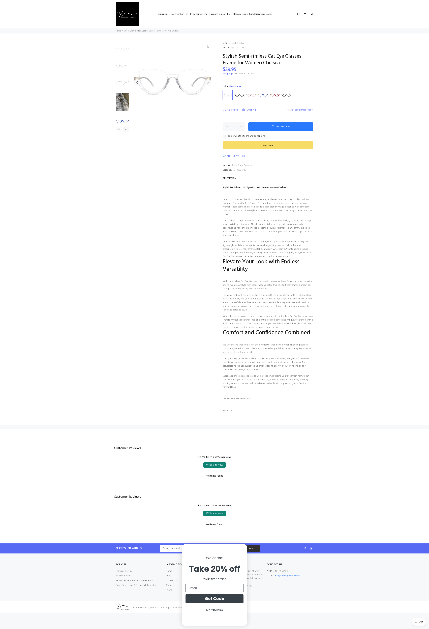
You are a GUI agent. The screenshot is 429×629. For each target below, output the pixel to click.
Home (118, 31)
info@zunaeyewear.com (287, 576)
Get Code (214, 598)
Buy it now (268, 146)
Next (208, 82)
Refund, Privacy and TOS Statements (134, 580)
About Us (170, 585)
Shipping (227, 74)
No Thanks (214, 610)
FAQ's (169, 590)
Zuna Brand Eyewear (242, 165)
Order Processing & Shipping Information (136, 585)
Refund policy (123, 576)
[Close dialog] (242, 550)
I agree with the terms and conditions (246, 136)
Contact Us (171, 580)
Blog (168, 576)
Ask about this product (301, 110)
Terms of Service (124, 571)
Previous (137, 82)
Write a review (214, 465)
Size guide (232, 110)
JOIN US (252, 548)
